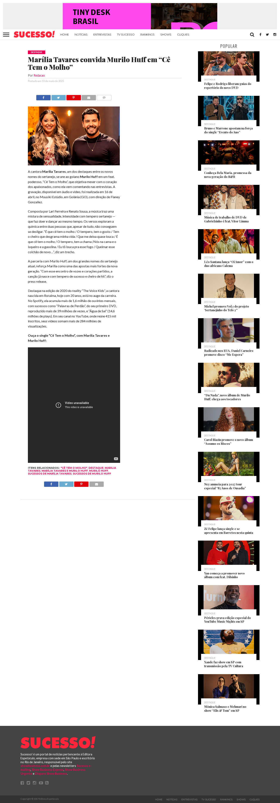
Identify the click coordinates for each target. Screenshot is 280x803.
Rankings (147, 34)
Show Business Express (48, 769)
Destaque (96, 467)
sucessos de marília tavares (50, 473)
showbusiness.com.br (35, 766)
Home (64, 34)
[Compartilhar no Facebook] (43, 96)
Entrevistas (102, 34)
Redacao (39, 75)
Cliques (183, 34)
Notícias (81, 34)
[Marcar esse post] (73, 96)
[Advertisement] (157, 156)
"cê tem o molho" (74, 467)
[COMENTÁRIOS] (104, 96)
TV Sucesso (126, 34)
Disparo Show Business (51, 773)
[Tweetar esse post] (58, 96)
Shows (165, 34)
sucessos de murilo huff (92, 473)
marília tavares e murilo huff (65, 470)
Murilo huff (98, 470)
